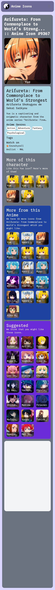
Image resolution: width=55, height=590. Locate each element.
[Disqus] (27, 476)
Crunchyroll (16, 146)
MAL (22, 149)
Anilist (11, 149)
